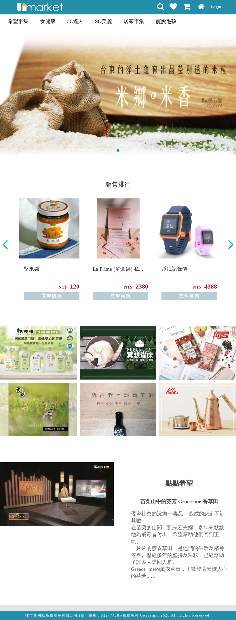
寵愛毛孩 (166, 21)
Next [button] (230, 244)
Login (216, 7)
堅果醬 (31, 269)
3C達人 (75, 21)
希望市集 (18, 21)
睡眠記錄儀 (174, 269)
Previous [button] (5, 244)
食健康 (48, 21)
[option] (49, 249)
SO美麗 (103, 21)
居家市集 (133, 21)
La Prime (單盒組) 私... (118, 269)
